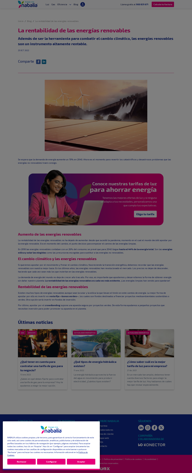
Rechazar (21, 461)
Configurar (51, 461)
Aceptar (81, 461)
